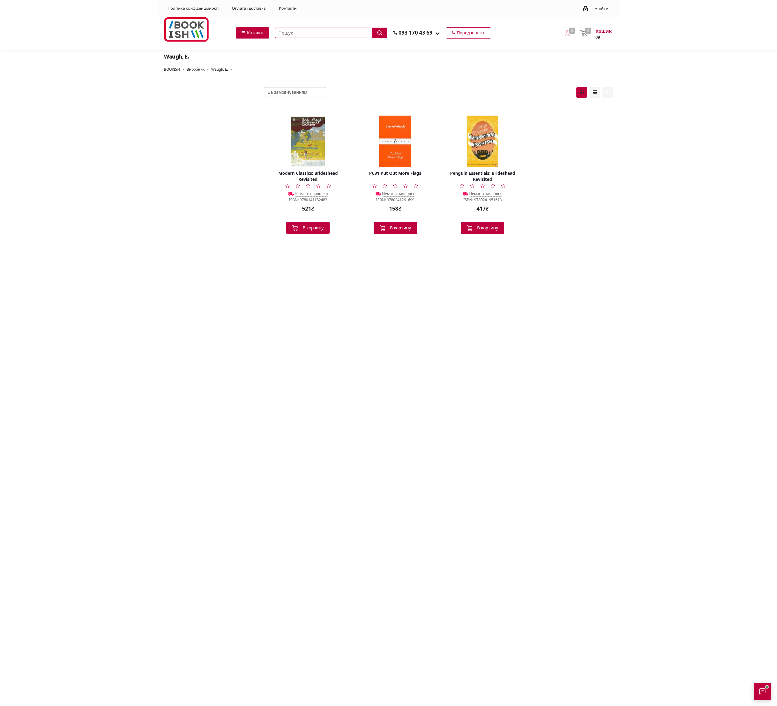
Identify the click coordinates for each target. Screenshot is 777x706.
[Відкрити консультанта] (762, 691)
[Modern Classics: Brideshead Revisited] (308, 141)
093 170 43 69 (416, 32)
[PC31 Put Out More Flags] (395, 141)
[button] (437, 33)
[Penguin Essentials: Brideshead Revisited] (483, 141)
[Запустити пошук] (379, 33)
